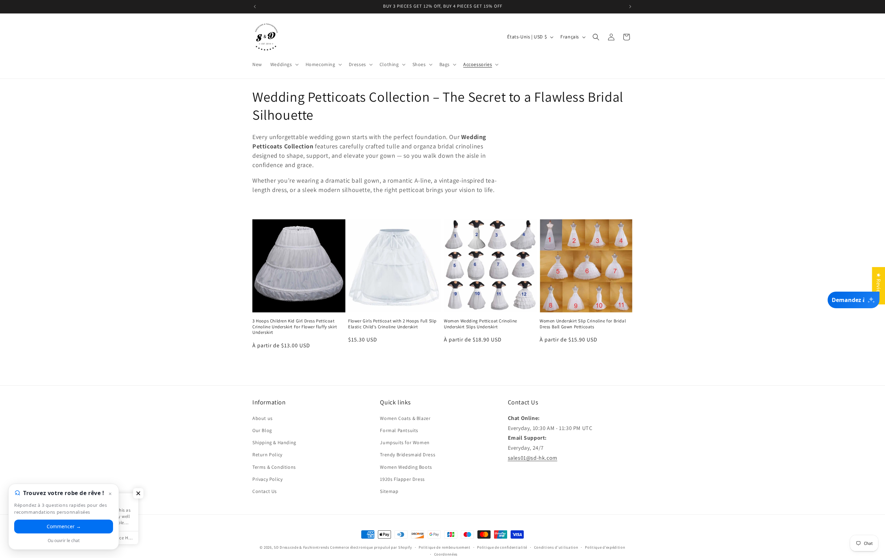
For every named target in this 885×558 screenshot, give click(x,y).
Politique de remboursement (444, 547)
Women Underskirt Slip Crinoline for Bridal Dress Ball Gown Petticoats (583, 324)
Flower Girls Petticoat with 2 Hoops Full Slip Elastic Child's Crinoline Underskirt (392, 324)
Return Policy (267, 454)
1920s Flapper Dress (402, 479)
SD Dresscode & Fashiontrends (301, 547)
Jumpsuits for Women (404, 442)
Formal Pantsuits (399, 430)
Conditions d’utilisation (556, 547)
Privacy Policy (267, 479)
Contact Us (264, 491)
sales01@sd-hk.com (532, 457)
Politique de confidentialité (502, 547)
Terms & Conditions (274, 467)
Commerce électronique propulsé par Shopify (371, 547)
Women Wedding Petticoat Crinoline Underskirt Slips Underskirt (480, 324)
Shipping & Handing (274, 442)
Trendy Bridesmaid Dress (407, 454)
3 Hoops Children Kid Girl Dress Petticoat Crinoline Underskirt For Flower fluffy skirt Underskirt (294, 327)
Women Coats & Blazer (405, 418)
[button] (283, 64)
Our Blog (262, 430)
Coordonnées (446, 554)
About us (262, 418)
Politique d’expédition (605, 547)
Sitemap (389, 491)
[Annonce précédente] (254, 6)
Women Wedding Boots (406, 467)
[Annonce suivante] (630, 6)
